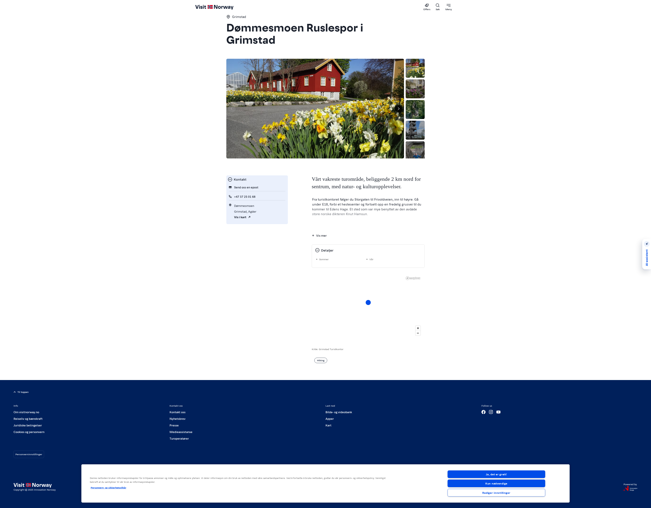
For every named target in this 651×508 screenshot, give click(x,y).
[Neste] (398, 108)
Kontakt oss (177, 412)
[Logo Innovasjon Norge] (630, 488)
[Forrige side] (231, 108)
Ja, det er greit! (496, 474)
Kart (328, 425)
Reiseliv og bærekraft (28, 418)
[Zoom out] (418, 333)
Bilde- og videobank (339, 412)
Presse (174, 425)
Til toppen (23, 391)
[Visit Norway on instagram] (491, 412)
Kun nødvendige (496, 483)
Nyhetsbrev (177, 418)
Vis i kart (240, 217)
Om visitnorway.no (26, 412)
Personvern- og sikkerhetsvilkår (108, 487)
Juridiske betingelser (28, 425)
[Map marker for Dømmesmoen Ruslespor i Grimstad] (368, 302)
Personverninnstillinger (28, 454)
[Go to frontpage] (220, 7)
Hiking (320, 360)
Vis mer (321, 235)
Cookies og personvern (29, 432)
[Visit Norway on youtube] (498, 412)
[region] (368, 306)
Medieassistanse (181, 432)
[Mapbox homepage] (413, 278)
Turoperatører (179, 438)
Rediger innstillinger (496, 492)
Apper (330, 418)
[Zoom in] (418, 328)
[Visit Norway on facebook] (483, 412)
